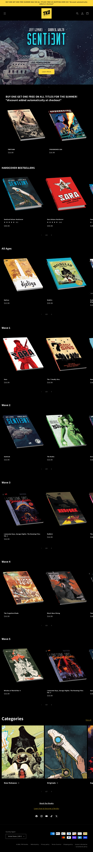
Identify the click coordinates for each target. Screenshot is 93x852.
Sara (5, 379)
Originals (51, 783)
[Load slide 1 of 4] (38, 87)
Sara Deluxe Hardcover (55, 219)
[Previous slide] (33, 87)
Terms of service (56, 844)
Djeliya (6, 300)
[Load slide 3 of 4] (45, 87)
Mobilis (49, 300)
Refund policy (35, 844)
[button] (4, 13)
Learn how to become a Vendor (46, 808)
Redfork (50, 534)
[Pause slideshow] (60, 87)
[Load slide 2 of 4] (42, 87)
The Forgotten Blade (11, 613)
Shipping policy (68, 844)
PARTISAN (11, 149)
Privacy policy (45, 844)
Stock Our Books (46, 803)
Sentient (7, 457)
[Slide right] (51, 235)
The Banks (50, 457)
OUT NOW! (46, 52)
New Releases (10, 783)
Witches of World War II (12, 691)
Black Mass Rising (53, 613)
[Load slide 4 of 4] (48, 87)
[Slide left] (41, 235)
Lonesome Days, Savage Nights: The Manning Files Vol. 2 (65, 691)
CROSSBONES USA (55, 149)
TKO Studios (24, 844)
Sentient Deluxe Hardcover (13, 219)
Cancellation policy (81, 846)
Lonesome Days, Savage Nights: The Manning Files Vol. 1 (22, 535)
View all (88, 720)
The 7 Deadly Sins (53, 379)
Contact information (81, 844)
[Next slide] (54, 87)
